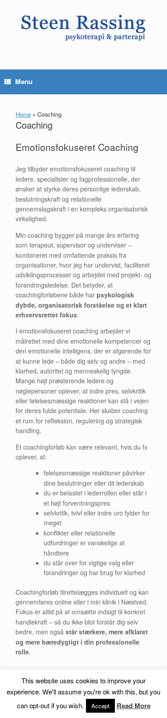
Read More (134, 705)
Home (23, 114)
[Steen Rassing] (83, 28)
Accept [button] (100, 706)
